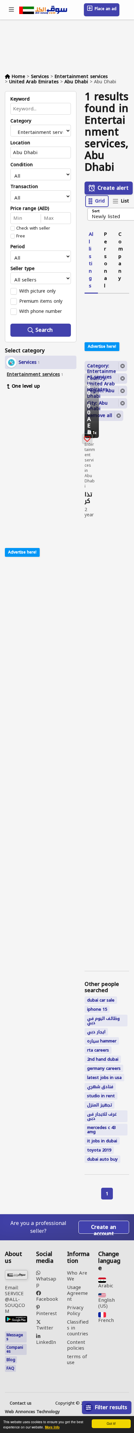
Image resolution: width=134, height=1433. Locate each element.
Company (120, 256)
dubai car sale (100, 1000)
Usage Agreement (77, 1293)
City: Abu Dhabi (97, 404)
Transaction (24, 186)
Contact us (21, 1403)
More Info (52, 1427)
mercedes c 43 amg (101, 1129)
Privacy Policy (75, 1310)
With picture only (37, 291)
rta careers (98, 1050)
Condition (21, 165)
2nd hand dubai (102, 1059)
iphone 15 (97, 1009)
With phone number (40, 311)
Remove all (99, 415)
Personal (105, 260)
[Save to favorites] (87, 439)
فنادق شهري (100, 1086)
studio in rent (101, 1096)
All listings (91, 260)
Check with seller (33, 228)
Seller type (22, 268)
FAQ (10, 1368)
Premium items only (40, 301)
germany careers (104, 1068)
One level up (26, 386)
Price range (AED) (29, 208)
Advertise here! (22, 552)
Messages (15, 1337)
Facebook (47, 1298)
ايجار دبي (96, 1032)
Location (20, 143)
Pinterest (46, 1312)
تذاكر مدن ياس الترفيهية (90, 498)
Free (20, 236)
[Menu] (12, 9)
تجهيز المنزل (99, 1105)
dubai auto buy (102, 1159)
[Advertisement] (45, 437)
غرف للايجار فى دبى (102, 1116)
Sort (96, 211)
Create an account (103, 1228)
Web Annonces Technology (32, 1412)
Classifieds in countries (77, 1328)
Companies (15, 1349)
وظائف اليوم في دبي (103, 1020)
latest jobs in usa (104, 1077)
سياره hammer (101, 1041)
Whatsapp (46, 1281)
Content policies (76, 1345)
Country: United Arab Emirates (101, 379)
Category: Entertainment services (101, 366)
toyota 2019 (99, 1150)
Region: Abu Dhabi (100, 391)
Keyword (20, 99)
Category (20, 121)
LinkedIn (46, 1341)
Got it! (111, 1423)
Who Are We (77, 1276)
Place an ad (104, 8)
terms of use (77, 1359)
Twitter (44, 1327)
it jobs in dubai (102, 1141)
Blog (11, 1359)
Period (17, 247)
